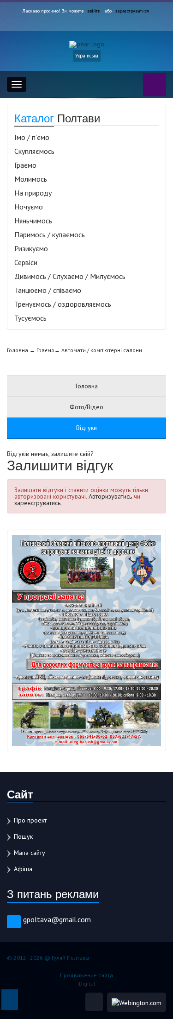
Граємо (25, 165)
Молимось (30, 179)
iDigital (86, 983)
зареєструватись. (38, 503)
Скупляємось (34, 151)
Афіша (23, 869)
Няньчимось (33, 220)
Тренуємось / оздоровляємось (62, 304)
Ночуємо (28, 206)
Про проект (30, 820)
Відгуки (86, 428)
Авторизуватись (110, 496)
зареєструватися (132, 11)
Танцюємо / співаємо (47, 290)
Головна (17, 350)
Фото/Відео (86, 407)
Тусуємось (30, 318)
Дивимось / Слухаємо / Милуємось (69, 276)
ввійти (94, 11)
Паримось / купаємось (49, 234)
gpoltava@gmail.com (57, 919)
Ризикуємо (31, 248)
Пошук (23, 836)
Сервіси (25, 262)
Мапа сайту (29, 852)
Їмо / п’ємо (31, 137)
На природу (33, 192)
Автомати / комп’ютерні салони (101, 350)
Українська (86, 55)
